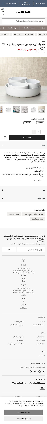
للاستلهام (20, 340)
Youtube (35, 371)
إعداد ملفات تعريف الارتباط (16, 344)
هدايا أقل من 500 (14, 214)
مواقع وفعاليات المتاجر (17, 325)
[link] (39, 11)
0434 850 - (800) (18, 271)
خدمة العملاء (41, 337)
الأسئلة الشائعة (40, 340)
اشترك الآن (23, 308)
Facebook (44, 371)
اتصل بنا (23, 275)
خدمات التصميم (40, 344)
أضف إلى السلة (27, 137)
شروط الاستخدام (40, 396)
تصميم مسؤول (19, 321)
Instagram (39, 371)
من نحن (42, 321)
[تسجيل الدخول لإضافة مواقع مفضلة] (3, 45)
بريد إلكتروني (21, 268)
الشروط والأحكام (18, 337)
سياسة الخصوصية (14, 244)
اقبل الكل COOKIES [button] (23, 412)
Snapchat (31, 371)
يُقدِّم (9, 249)
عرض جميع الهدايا (37, 219)
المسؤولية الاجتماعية (39, 325)
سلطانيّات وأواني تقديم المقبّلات (33, 214)
